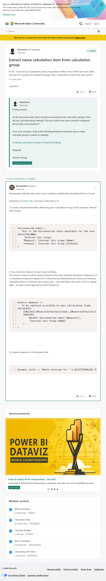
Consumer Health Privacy (38, 575)
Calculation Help (22, 519)
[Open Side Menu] (7, 24)
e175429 (29, 534)
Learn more (80, 37)
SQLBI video (28, 200)
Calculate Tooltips (22, 530)
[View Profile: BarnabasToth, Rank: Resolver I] (12, 187)
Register (88, 24)
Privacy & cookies (70, 569)
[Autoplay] (48, 489)
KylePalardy (32, 555)
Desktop (11, 31)
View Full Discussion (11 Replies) (21, 178)
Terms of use (86, 569)
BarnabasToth (21, 186)
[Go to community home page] (28, 23)
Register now (9, 14)
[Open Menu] (99, 31)
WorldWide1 (34, 523)
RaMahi (31, 512)
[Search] (81, 23)
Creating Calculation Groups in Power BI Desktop (36, 142)
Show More (17, 79)
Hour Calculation (22, 541)
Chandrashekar (34, 544)
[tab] (51, 489)
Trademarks (99, 569)
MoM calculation (22, 509)
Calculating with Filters (25, 551)
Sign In (96, 24)
